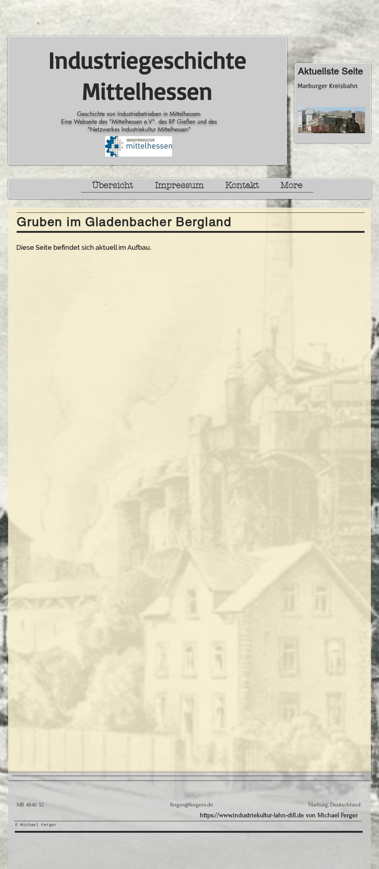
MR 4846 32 (30, 804)
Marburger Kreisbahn (328, 85)
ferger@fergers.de (191, 804)
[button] (112, 187)
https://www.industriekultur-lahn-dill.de (252, 815)
